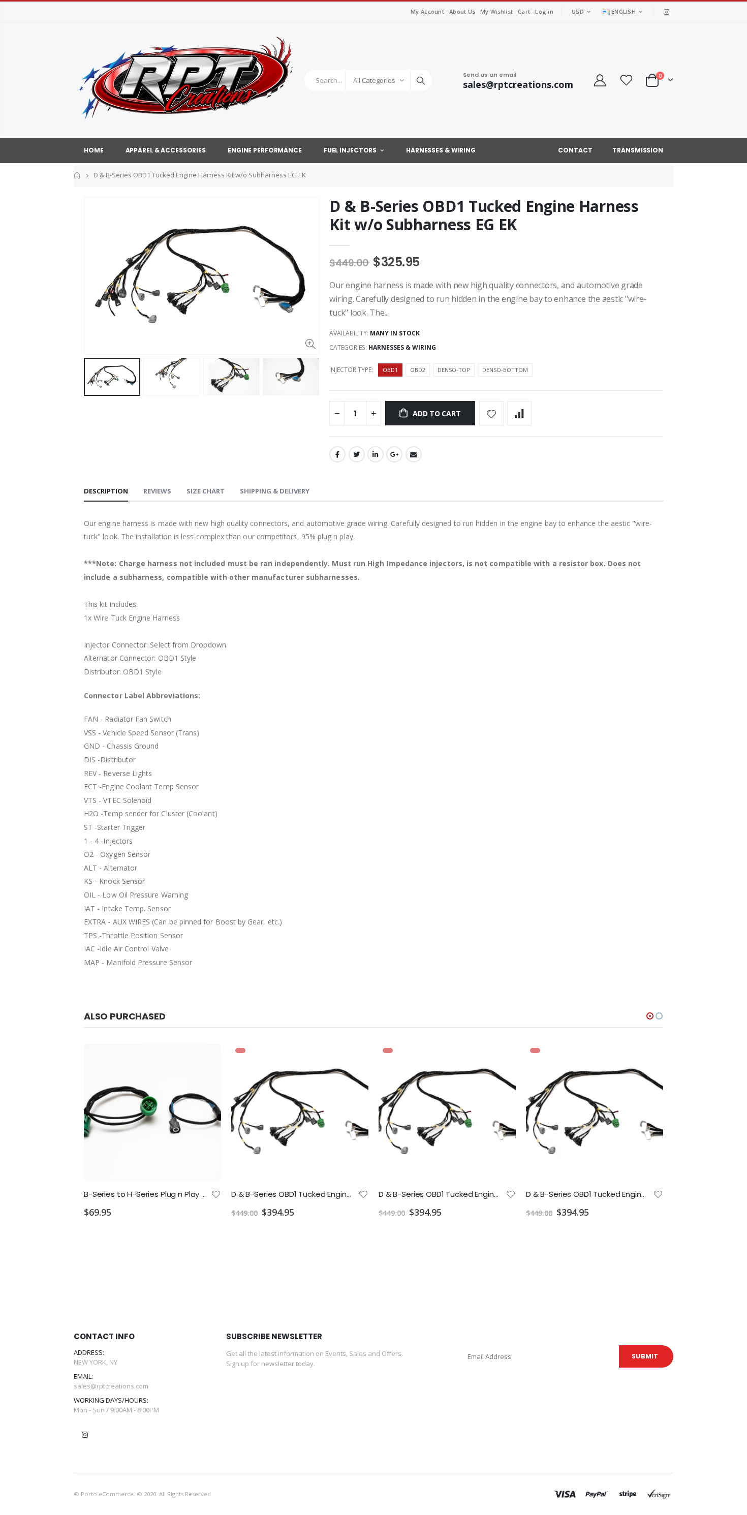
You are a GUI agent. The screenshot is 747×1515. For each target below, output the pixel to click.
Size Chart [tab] (205, 491)
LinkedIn (375, 454)
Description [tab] (106, 491)
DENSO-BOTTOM (505, 370)
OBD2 (417, 370)
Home (77, 175)
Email (414, 454)
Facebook (337, 454)
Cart (524, 11)
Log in (544, 11)
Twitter (357, 454)
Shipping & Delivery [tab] (274, 491)
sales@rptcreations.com (111, 1385)
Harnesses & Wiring (402, 347)
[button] (650, 1016)
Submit (645, 1356)
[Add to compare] (519, 413)
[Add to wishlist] (491, 413)
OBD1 (390, 370)
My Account (427, 11)
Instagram (85, 1435)
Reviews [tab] (157, 491)
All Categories (374, 80)
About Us (462, 11)
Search (420, 80)
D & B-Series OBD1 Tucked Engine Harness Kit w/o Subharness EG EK (483, 215)
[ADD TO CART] (204, 1061)
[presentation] (94, 376)
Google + (394, 454)
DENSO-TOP (454, 370)
